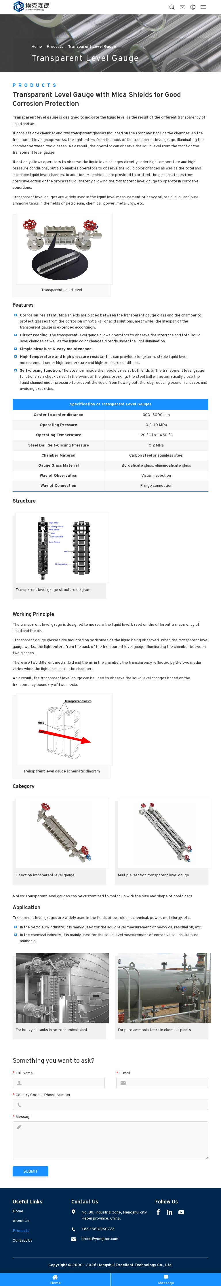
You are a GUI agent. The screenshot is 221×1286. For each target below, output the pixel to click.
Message (166, 1283)
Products (21, 1230)
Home (18, 1211)
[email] (182, 7)
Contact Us (23, 1240)
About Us (21, 1221)
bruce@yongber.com (99, 1239)
